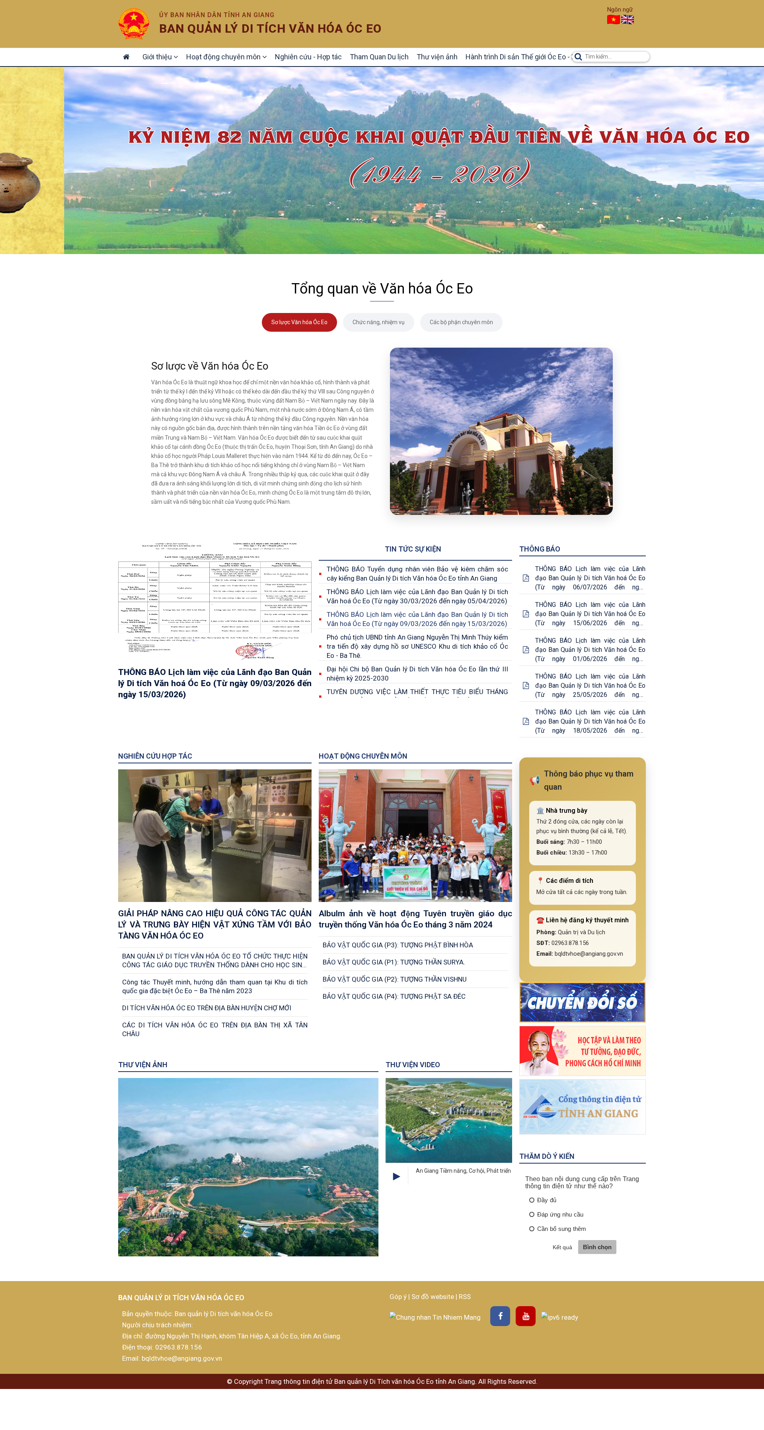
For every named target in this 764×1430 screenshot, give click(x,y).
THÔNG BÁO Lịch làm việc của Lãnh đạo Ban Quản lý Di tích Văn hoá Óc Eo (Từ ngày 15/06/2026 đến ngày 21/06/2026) (590, 614)
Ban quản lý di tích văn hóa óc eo (270, 28)
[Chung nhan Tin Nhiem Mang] (435, 1316)
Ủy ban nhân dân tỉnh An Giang (217, 15)
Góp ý (399, 1297)
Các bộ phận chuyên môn (461, 322)
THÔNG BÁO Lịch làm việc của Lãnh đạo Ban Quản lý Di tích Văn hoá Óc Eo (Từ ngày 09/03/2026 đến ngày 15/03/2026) (417, 619)
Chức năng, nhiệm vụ (379, 322)
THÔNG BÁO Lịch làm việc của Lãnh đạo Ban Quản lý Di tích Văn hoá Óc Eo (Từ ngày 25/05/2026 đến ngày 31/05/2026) (590, 686)
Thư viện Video (413, 1064)
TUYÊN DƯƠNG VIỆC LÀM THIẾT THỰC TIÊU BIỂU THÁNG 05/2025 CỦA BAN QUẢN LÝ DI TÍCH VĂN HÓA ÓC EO (417, 696)
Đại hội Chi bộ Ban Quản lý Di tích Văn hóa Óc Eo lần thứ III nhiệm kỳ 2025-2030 (417, 673)
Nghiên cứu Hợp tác (155, 756)
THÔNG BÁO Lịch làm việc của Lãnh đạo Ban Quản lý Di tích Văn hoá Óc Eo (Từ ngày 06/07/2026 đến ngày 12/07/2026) (590, 578)
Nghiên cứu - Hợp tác (308, 57)
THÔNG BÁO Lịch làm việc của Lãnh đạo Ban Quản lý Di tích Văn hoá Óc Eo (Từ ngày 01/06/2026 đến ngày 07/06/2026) (590, 650)
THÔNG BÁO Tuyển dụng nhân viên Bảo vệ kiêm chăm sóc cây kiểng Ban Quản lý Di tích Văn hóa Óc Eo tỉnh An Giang (417, 573)
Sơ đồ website (433, 1297)
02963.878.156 (178, 1347)
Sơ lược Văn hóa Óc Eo (299, 322)
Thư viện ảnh (437, 57)
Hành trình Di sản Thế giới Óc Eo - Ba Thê (529, 57)
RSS (465, 1297)
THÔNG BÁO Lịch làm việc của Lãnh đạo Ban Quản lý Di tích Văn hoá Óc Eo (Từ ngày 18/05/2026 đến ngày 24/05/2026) (590, 721)
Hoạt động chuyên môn (224, 57)
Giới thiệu (157, 57)
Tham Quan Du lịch (379, 57)
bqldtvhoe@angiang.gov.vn (181, 1358)
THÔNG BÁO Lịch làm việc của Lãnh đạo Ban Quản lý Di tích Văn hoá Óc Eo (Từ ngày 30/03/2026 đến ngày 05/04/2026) (417, 596)
